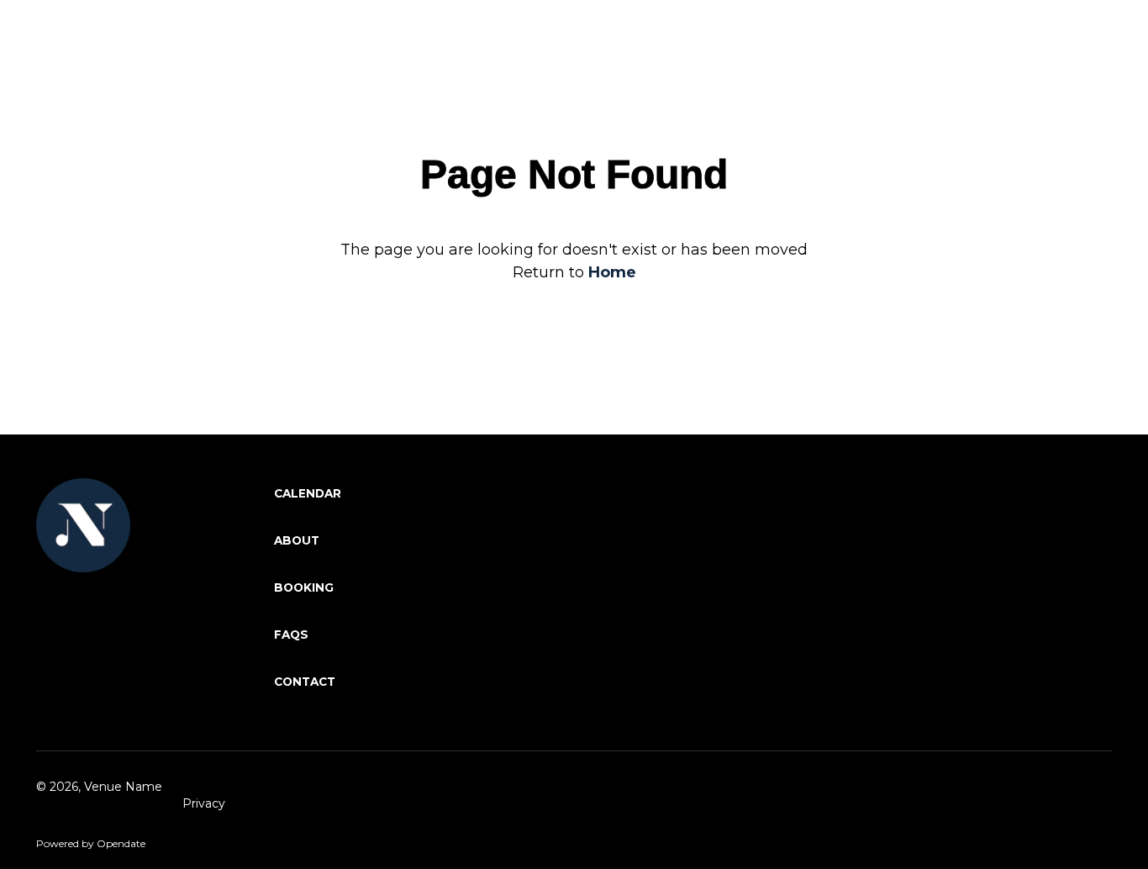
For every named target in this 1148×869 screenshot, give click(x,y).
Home (612, 272)
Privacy (203, 803)
